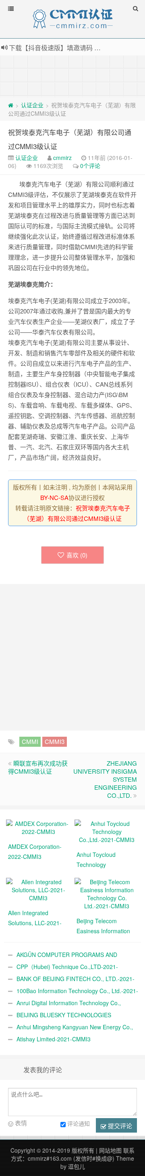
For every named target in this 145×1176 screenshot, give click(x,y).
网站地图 (110, 1150)
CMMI (30, 741)
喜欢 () (76, 555)
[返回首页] (10, 105)
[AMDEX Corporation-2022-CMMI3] (38, 827)
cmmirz (62, 158)
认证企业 (32, 105)
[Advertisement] (72, 75)
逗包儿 (76, 1166)
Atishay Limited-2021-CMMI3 (54, 1039)
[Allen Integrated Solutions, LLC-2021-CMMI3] (38, 889)
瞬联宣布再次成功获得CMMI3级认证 (38, 767)
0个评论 (90, 166)
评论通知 (78, 1123)
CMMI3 (54, 741)
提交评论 (119, 1125)
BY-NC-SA (54, 497)
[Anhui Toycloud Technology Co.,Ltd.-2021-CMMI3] (106, 831)
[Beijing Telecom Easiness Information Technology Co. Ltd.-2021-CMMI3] (106, 893)
